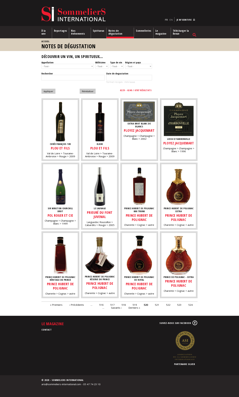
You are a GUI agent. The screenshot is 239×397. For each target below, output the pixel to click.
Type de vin (116, 62)
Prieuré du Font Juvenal (100, 214)
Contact (46, 329)
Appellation (47, 62)
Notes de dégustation (115, 32)
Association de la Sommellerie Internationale (185, 345)
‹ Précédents (76, 304)
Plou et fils (60, 148)
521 (157, 304)
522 (168, 304)
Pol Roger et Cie (60, 215)
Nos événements (78, 32)
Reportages (60, 30)
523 (179, 304)
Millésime (100, 62)
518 (123, 304)
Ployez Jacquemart (139, 130)
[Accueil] (102, 14)
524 (190, 304)
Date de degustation (117, 73)
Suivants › (116, 307)
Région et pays (133, 62)
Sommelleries (143, 30)
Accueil (45, 41)
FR (166, 19)
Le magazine (160, 32)
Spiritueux (98, 30)
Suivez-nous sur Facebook (175, 323)
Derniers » (134, 307)
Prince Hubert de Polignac (139, 217)
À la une (43, 32)
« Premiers (56, 304)
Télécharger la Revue (181, 32)
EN (171, 19)
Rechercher (47, 73)
